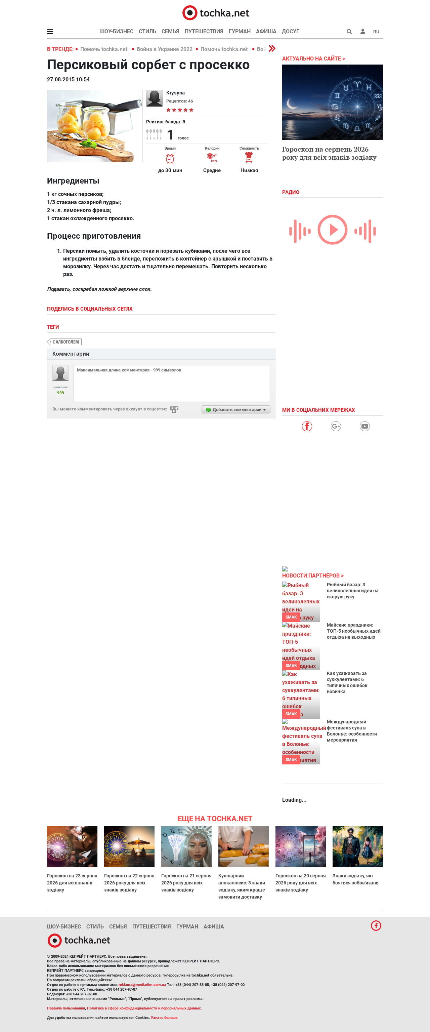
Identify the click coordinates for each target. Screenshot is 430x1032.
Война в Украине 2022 (164, 49)
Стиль (147, 31)
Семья (170, 31)
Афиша (266, 31)
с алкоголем (66, 342)
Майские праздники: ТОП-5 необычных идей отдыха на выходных (354, 631)
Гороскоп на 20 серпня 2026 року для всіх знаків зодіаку (300, 882)
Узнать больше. (164, 1018)
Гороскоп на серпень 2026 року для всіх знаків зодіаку (329, 153)
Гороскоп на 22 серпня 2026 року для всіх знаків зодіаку (129, 882)
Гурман (240, 31)
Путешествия (204, 31)
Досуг (290, 31)
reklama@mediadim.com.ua (142, 985)
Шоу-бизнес (116, 31)
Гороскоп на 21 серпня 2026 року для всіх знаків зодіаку (186, 882)
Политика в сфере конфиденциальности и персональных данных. (144, 1008)
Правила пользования (66, 1008)
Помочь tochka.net (104, 49)
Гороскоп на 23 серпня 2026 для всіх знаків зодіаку (72, 882)
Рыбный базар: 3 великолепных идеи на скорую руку (353, 590)
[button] (363, 31)
